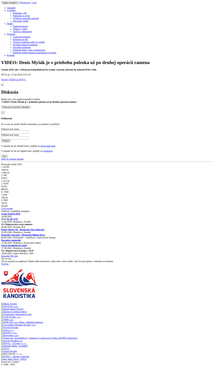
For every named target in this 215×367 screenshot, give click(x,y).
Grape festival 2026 (10, 214)
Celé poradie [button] (7, 208)
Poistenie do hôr (20, 39)
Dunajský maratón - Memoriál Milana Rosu (23, 235)
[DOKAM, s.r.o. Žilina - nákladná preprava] (22, 322)
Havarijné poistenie (22, 47)
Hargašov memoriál (11, 240)
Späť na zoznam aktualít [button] (12, 159)
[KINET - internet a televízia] (15, 356)
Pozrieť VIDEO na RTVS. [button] (13, 79)
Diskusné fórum (20, 26)
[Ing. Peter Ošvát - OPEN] (14, 359)
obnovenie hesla (47, 146)
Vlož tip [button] (5, 264)
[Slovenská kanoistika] (19, 301)
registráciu (48, 151)
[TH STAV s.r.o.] (9, 306)
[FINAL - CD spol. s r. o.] (13, 343)
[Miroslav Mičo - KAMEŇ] (14, 346)
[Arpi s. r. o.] (7, 330)
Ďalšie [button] (10, 23)
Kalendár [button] (5, 256)
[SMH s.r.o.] (7, 319)
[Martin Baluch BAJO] (12, 309)
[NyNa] (5, 348)
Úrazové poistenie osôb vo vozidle (29, 42)
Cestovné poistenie (21, 37)
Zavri (4, 156)
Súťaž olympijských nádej (14, 245)
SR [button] (12, 256)
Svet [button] (16, 256)
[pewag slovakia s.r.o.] (12, 340)
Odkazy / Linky (20, 29)
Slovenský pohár (20, 21)
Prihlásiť (5, 141)
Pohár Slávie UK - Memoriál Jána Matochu (22, 229)
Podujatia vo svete (21, 16)
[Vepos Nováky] (9, 351)
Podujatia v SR (20, 13)
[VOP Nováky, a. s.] (11, 317)
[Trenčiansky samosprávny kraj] (16, 314)
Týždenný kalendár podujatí (26, 18)
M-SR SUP (12, 219)
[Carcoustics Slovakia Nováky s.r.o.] (18, 325)
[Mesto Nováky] (9, 304)
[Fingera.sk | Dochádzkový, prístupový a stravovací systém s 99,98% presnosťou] (39, 338)
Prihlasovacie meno (10, 129)
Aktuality (11, 8)
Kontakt (10, 55)
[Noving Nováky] (10, 327)
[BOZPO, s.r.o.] (9, 333)
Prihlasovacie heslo (10, 135)
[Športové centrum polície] (14, 311)
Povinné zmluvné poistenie (25, 45)
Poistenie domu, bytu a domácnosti (29, 50)
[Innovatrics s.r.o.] (10, 335)
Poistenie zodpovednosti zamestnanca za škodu (34, 52)
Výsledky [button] (11, 10)
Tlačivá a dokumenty (22, 31)
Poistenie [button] (11, 34)
